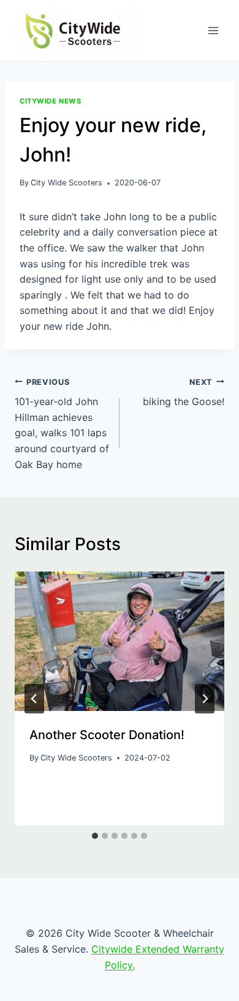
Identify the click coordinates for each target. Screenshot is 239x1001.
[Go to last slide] (34, 698)
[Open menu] (213, 30)
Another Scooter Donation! (106, 734)
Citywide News (50, 101)
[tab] (95, 836)
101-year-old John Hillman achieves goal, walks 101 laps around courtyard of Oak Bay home (62, 424)
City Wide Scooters (66, 182)
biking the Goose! (183, 393)
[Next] (204, 698)
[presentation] (119, 641)
